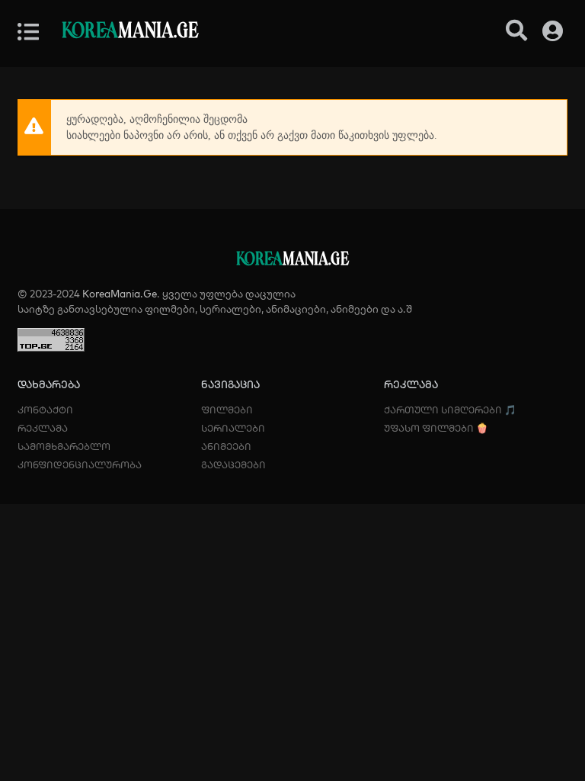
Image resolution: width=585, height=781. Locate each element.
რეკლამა (43, 428)
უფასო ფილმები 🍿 (436, 428)
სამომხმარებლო (64, 446)
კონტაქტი (45, 409)
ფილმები (227, 409)
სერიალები (233, 428)
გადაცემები (233, 464)
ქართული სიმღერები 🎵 (450, 409)
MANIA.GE (130, 32)
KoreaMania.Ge (119, 294)
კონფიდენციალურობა (80, 464)
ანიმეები (226, 446)
